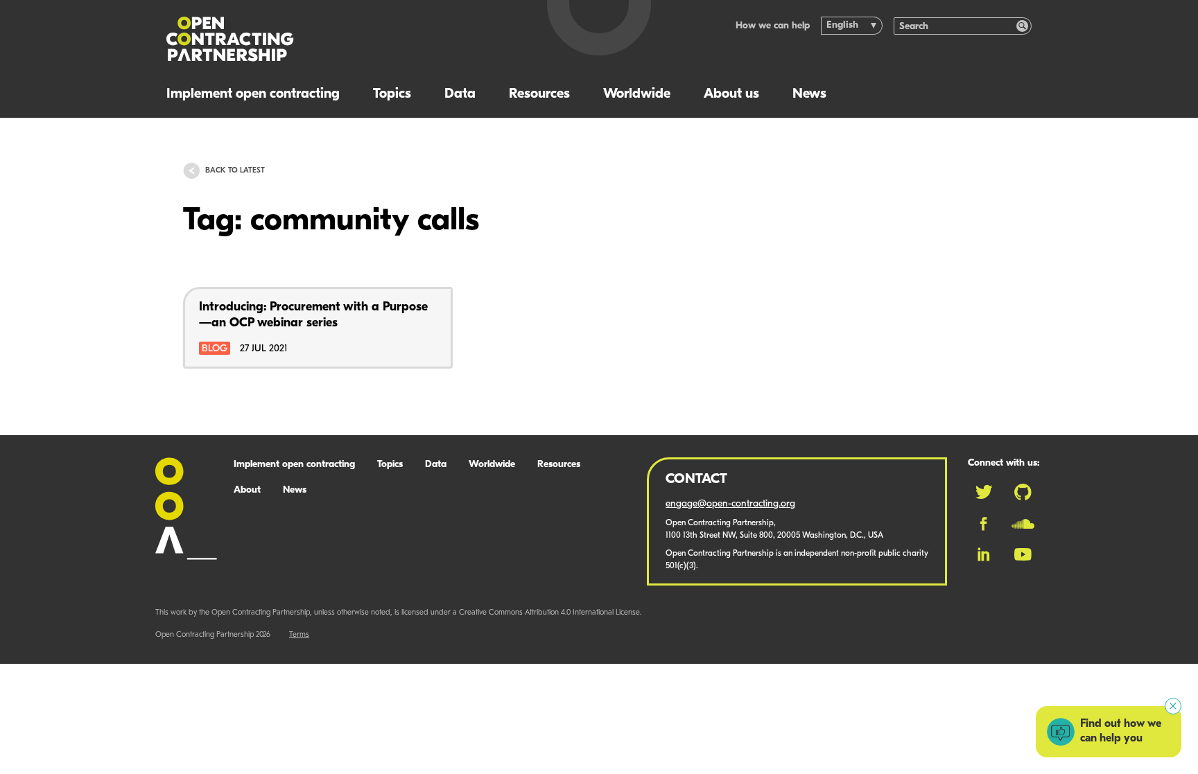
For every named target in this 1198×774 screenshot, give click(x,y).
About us (731, 94)
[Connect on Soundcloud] (1023, 523)
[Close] (1173, 706)
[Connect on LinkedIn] (983, 554)
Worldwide (636, 94)
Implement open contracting (253, 94)
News (809, 94)
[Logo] (340, 39)
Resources (539, 94)
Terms (299, 635)
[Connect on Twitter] (983, 492)
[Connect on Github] (1023, 492)
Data (460, 94)
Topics (392, 94)
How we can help (773, 26)
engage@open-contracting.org (730, 504)
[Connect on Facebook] (983, 524)
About (247, 490)
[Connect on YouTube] (1023, 554)
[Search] (1022, 26)
